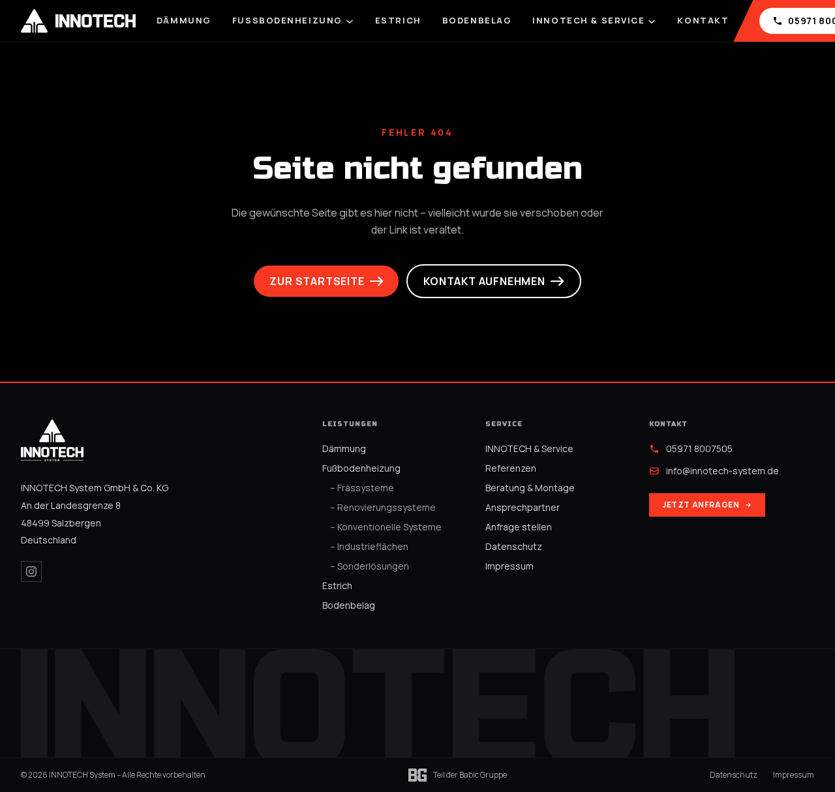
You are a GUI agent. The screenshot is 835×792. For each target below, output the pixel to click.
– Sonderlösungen (369, 566)
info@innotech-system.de (722, 471)
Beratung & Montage (530, 487)
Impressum (509, 566)
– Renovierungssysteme (383, 507)
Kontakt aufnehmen (484, 281)
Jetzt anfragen (700, 504)
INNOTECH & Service (588, 20)
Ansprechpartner (522, 507)
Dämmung (184, 20)
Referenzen (510, 468)
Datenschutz (513, 546)
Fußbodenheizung (287, 20)
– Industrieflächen (369, 546)
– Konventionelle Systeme (386, 527)
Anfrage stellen (518, 527)
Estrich (398, 20)
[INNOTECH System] (52, 440)
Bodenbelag (477, 20)
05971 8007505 (699, 448)
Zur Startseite (316, 281)
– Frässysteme (362, 487)
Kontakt (703, 20)
